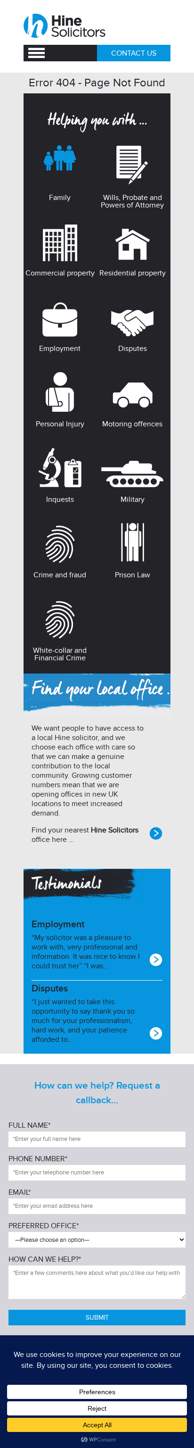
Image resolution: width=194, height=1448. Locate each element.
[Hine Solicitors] (65, 26)
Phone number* (37, 1159)
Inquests (60, 499)
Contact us (133, 53)
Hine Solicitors (114, 830)
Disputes (132, 348)
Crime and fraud (59, 575)
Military (133, 499)
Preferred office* (43, 1226)
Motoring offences (132, 424)
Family (60, 197)
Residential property (132, 273)
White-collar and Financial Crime (60, 654)
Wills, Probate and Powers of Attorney (132, 201)
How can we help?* (44, 1260)
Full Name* (29, 1126)
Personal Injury (60, 424)
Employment (60, 348)
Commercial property (60, 273)
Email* (19, 1193)
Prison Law (132, 575)
